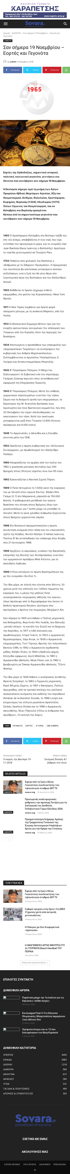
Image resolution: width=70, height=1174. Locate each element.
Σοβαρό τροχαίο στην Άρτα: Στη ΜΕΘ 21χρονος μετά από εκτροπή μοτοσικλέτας (45, 912)
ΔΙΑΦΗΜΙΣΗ (44, 1164)
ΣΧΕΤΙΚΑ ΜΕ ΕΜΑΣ (12, 1164)
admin (13, 61)
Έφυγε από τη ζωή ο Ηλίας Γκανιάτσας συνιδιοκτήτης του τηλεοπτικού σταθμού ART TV (42, 785)
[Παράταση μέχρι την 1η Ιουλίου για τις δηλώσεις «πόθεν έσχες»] (11, 1001)
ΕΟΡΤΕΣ (29, 725)
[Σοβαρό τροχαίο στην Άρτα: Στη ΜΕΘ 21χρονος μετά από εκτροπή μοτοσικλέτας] (12, 914)
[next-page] (10, 839)
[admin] (5, 61)
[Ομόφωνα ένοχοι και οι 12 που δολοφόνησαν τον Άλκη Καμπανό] (11, 1033)
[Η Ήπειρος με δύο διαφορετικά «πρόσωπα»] (12, 932)
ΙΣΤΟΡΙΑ (39, 725)
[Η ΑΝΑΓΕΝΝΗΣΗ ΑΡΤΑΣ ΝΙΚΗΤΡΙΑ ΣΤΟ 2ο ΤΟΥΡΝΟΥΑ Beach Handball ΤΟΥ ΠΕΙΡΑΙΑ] (12, 950)
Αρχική (6, 33)
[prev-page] (5, 839)
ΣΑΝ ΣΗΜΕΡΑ (52, 725)
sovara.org (30, 792)
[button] (5, 24)
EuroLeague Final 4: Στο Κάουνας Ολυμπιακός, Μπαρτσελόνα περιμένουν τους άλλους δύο (43, 1016)
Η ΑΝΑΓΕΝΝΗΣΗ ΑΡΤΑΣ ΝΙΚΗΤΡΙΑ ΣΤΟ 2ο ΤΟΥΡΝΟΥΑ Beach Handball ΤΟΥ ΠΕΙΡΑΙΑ (45, 948)
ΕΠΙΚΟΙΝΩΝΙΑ (60, 1164)
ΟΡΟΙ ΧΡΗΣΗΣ (29, 1164)
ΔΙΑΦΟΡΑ (16, 33)
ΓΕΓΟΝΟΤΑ (17, 725)
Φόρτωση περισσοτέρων (34, 962)
